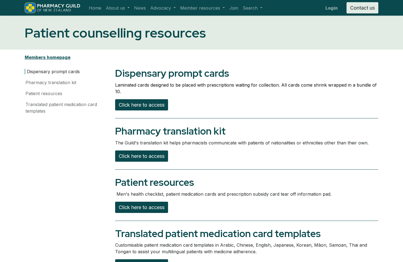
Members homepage (47, 57)
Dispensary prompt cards (53, 71)
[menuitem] (95, 7)
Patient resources (43, 93)
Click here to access (141, 105)
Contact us (362, 8)
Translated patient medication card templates (61, 108)
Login (331, 8)
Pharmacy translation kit (50, 82)
